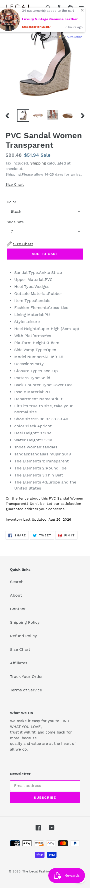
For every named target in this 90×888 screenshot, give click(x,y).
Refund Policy (23, 635)
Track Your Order (26, 676)
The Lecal (30, 871)
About (16, 595)
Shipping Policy (25, 622)
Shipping (38, 163)
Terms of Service (26, 690)
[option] (23, 115)
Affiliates (18, 663)
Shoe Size (15, 222)
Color (11, 202)
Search (17, 581)
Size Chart (15, 184)
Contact (18, 608)
